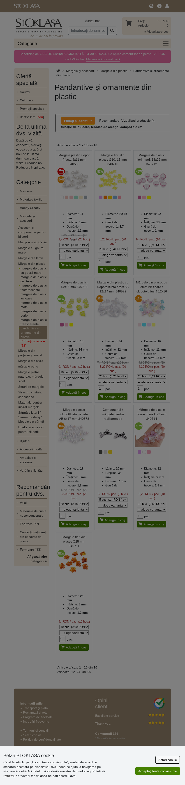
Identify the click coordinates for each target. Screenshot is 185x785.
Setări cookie (167, 760)
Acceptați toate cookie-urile (157, 771)
